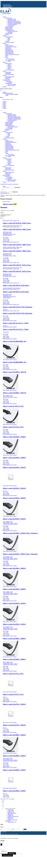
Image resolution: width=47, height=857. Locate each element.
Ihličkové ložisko (8, 29)
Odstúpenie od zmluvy (7, 6)
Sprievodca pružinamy (9, 74)
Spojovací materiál (6, 79)
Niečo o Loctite (11, 58)
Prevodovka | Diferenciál (12, 31)
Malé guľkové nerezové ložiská (14, 21)
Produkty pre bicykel (13, 816)
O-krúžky (7, 41)
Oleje (6, 56)
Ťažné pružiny (8, 73)
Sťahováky (7, 78)
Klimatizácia (10, 32)
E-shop (4, 102)
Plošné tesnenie (8, 48)
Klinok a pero (8, 81)
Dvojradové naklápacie (12, 24)
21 (3, 805)
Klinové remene (8, 63)
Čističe (6, 55)
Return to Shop (12, 853)
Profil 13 (9, 67)
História (9, 61)
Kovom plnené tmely (9, 52)
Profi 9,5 (9, 64)
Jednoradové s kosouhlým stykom (14, 22)
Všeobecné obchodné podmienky (11, 94)
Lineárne (7, 34)
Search (4, 186)
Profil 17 (9, 68)
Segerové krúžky (8, 83)
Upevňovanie (8, 47)
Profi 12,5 (10, 66)
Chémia (4, 43)
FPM (9, 40)
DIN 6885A (10, 82)
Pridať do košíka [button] (6, 240)
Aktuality (5, 101)
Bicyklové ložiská (8, 33)
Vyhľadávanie (17, 187)
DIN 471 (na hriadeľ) (12, 84)
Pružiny (4, 71)
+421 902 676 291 (6, 4)
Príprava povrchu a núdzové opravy (12, 54)
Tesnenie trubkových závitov (11, 46)
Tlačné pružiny (8, 72)
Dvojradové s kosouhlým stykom (14, 23)
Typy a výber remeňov (9, 69)
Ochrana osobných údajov (8, 93)
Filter (25, 829)
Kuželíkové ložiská (9, 26)
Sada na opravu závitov (9, 76)
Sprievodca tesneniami (9, 42)
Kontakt (4, 86)
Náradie (4, 75)
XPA (18, 220)
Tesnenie (4, 35)
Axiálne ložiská (11, 25)
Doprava (4, 108)
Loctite (6, 57)
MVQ (9, 38)
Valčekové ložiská (8, 27)
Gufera (4, 104)
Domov (1, 193)
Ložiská (4, 16)
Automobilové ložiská (9, 30)
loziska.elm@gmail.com (7, 5)
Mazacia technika (12, 813)
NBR (9, 37)
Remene (4, 62)
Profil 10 (9, 65)
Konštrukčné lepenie (9, 51)
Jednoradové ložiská (12, 19)
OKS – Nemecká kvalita (10, 60)
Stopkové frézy (8, 77)
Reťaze (10, 818)
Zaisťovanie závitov (9, 45)
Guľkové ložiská (8, 17)
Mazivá (6, 44)
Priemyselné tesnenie (9, 53)
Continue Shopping (7, 855)
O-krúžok (10, 815)
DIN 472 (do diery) (11, 85)
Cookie (6, 95)
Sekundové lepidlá (9, 50)
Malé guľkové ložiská (12, 20)
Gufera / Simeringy (9, 36)
